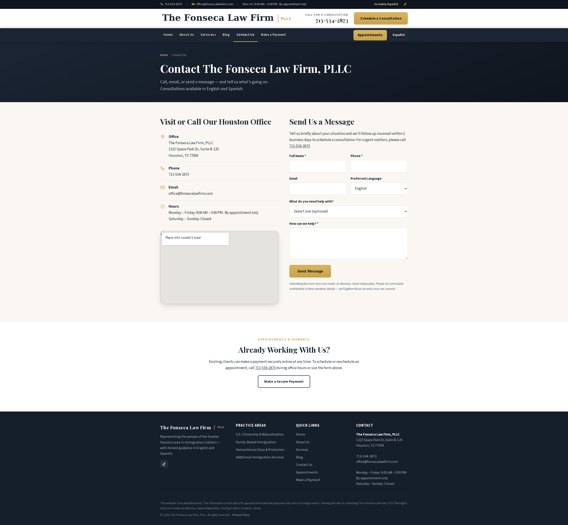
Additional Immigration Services (260, 457)
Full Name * (297, 156)
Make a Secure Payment (284, 381)
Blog (226, 34)
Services (207, 34)
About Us (186, 34)
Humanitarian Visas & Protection (260, 449)
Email (293, 178)
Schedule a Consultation (380, 18)
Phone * (357, 156)
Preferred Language (366, 178)
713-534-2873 (173, 4)
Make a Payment (273, 34)
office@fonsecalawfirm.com (214, 4)
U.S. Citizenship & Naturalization (260, 434)
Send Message (310, 271)
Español (399, 35)
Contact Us (245, 34)
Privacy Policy (240, 515)
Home (168, 34)
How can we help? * (303, 223)
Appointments (370, 35)
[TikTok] (405, 4)
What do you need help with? (311, 201)
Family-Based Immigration (256, 442)
